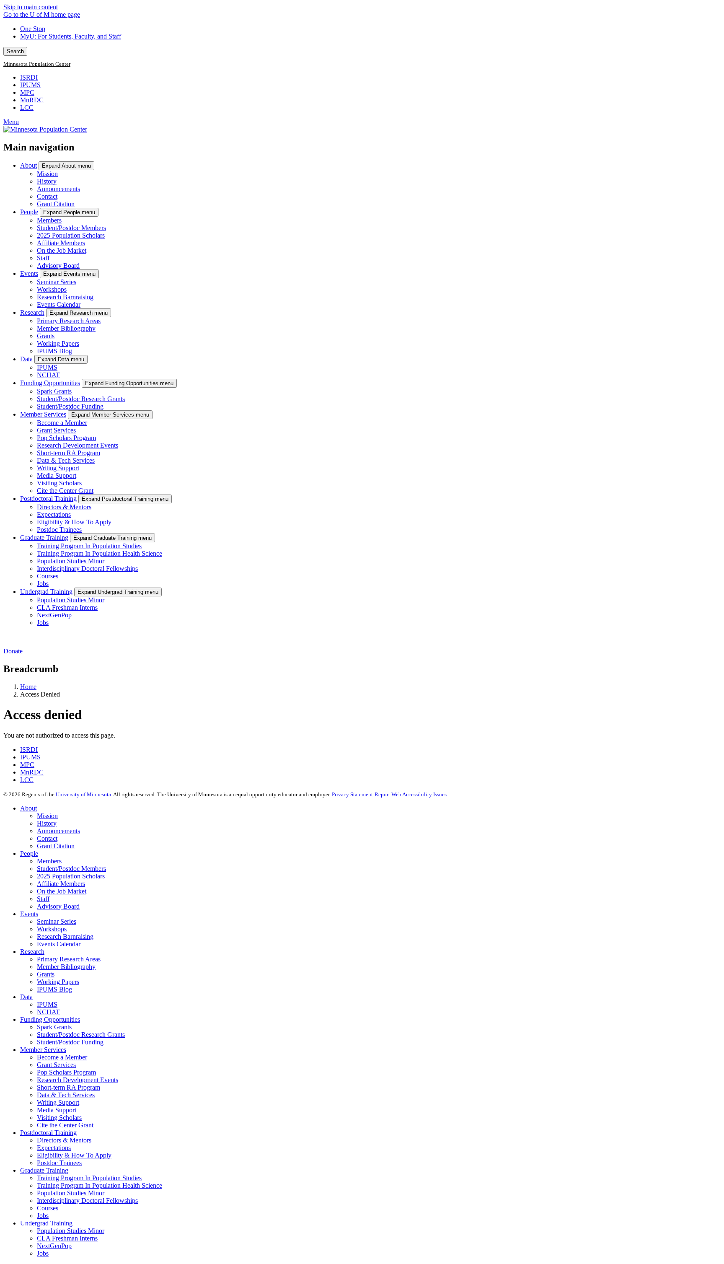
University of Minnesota (83, 794)
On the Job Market (61, 250)
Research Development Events (77, 445)
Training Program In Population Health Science (99, 553)
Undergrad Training (46, 591)
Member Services (43, 414)
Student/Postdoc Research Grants (81, 398)
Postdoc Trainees (59, 529)
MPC (27, 92)
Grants (45, 335)
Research (32, 312)
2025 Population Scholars (71, 235)
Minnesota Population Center (36, 64)
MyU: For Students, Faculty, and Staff (70, 36)
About (28, 165)
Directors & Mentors (64, 506)
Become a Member (62, 422)
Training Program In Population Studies (89, 545)
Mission (47, 173)
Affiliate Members (61, 242)
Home (28, 686)
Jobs (43, 583)
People (29, 211)
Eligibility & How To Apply (74, 522)
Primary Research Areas (69, 320)
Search (15, 51)
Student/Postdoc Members (71, 227)
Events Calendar (58, 304)
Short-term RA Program (68, 452)
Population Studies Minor (70, 561)
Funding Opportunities (50, 382)
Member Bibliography (66, 328)
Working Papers (58, 343)
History (47, 181)
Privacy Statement (352, 794)
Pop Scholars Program (66, 437)
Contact (47, 196)
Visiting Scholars (59, 483)
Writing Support (58, 467)
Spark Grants (54, 391)
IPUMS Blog (54, 351)
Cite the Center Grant (65, 490)
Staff (43, 258)
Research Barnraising (65, 296)
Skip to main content (30, 6)
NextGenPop (54, 615)
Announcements (58, 188)
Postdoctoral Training (48, 498)
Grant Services (56, 430)
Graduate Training (44, 537)
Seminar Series (56, 281)
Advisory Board (58, 265)
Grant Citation (56, 203)
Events (29, 273)
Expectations (54, 514)
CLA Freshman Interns (67, 607)
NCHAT (48, 374)
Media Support (56, 475)
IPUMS (30, 84)
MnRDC (32, 100)
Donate (13, 651)
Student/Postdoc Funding (70, 406)
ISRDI (29, 77)
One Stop (32, 28)
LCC (27, 107)
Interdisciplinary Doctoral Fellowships (87, 568)
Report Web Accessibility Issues (411, 794)
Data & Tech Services (66, 460)
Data (26, 359)
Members (49, 220)
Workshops (52, 289)
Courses (47, 576)
